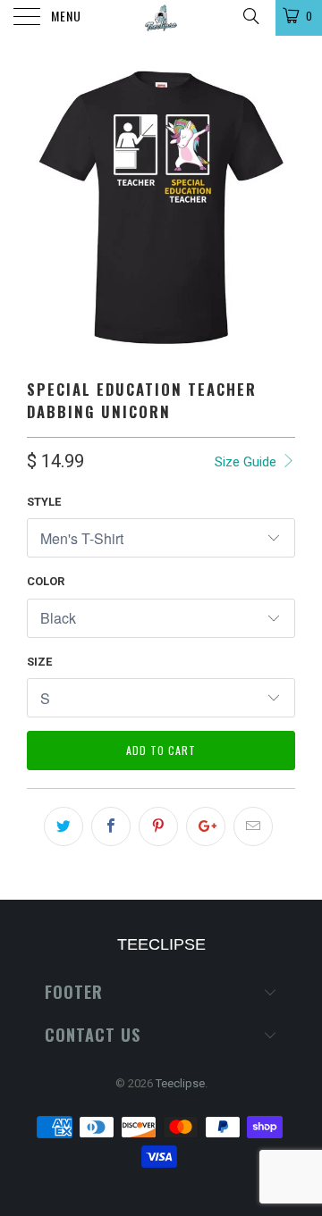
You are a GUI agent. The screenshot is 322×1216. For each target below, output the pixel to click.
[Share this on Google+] (205, 826)
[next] (278, 207)
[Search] (250, 16)
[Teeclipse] (161, 18)
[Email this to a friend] (253, 826)
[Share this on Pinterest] (158, 826)
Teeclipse (180, 1083)
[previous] (44, 207)
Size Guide (247, 462)
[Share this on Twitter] (63, 826)
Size (39, 661)
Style (44, 501)
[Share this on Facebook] (111, 826)
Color (45, 581)
